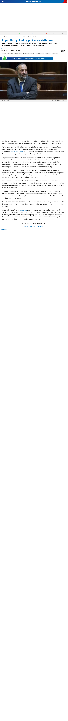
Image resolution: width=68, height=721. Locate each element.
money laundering (28, 53)
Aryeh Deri (18, 53)
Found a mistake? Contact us (33, 227)
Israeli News (16, 37)
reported (23, 210)
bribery (48, 53)
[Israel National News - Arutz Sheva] (34, 1)
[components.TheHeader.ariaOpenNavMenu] (10, 1)
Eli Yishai (10, 53)
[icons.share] (65, 1)
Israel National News (7, 37)
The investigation (17, 152)
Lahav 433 (55, 53)
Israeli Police (40, 53)
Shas (4, 53)
